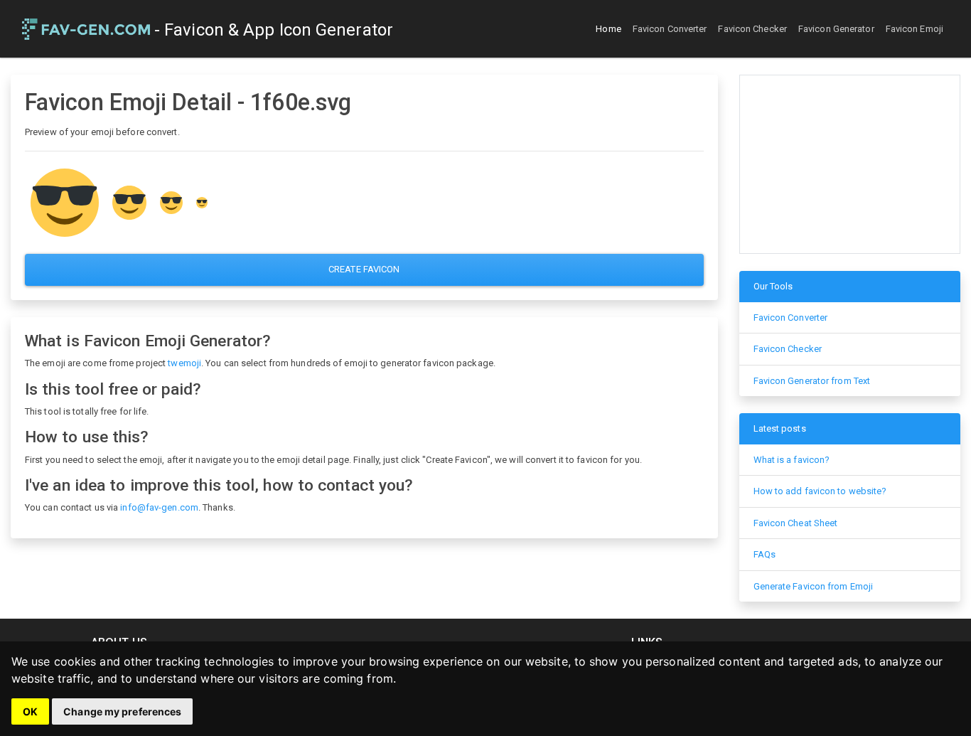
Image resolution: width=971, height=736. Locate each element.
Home (608, 28)
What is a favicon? (791, 459)
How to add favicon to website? (820, 491)
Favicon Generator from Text (812, 380)
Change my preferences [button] (122, 711)
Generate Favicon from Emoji (813, 586)
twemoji (184, 363)
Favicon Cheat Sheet (795, 523)
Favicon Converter (670, 28)
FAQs (764, 554)
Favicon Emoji (914, 28)
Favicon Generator (836, 28)
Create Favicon (363, 269)
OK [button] (30, 711)
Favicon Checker (752, 28)
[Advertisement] (850, 164)
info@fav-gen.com (159, 507)
